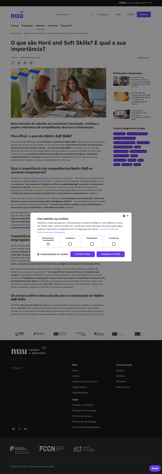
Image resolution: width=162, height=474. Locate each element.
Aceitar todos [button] (82, 254)
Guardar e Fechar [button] (110, 254)
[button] (52, 254)
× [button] (127, 216)
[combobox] (124, 216)
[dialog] (81, 237)
